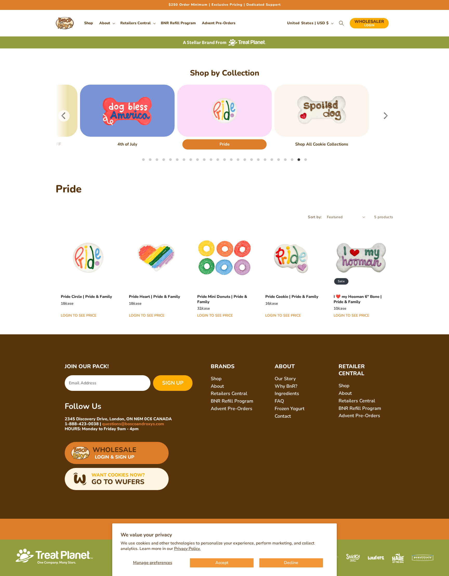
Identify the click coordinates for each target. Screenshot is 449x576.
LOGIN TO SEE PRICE (78, 315)
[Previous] (64, 116)
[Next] (385, 116)
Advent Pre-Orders (231, 408)
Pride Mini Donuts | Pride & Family (222, 299)
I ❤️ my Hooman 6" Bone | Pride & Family (358, 299)
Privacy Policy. (187, 549)
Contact (283, 416)
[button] (106, 23)
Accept (221, 563)
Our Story (285, 378)
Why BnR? (286, 386)
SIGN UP (172, 382)
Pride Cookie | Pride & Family (291, 296)
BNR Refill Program (232, 401)
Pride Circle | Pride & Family (86, 296)
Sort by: (314, 217)
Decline (291, 563)
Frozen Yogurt (290, 408)
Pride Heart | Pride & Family (154, 296)
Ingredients (287, 393)
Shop (216, 378)
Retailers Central (229, 393)
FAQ (279, 401)
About (217, 386)
